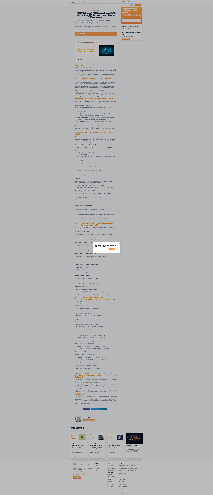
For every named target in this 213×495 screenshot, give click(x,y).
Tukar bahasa (111, 249)
